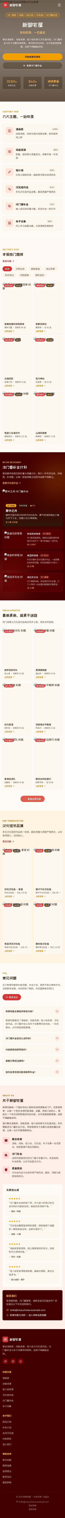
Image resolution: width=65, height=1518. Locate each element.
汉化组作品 (8, 1394)
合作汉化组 (8, 1433)
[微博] (5, 1361)
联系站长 (13, 997)
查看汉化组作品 (10, 482)
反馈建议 (7, 1471)
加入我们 (7, 1444)
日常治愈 (20, 268)
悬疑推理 (35, 268)
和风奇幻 (9, 275)
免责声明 (32, 1509)
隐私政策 (32, 1505)
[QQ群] (20, 1361)
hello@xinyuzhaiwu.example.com (27, 1310)
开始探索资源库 (32, 56)
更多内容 (7, 261)
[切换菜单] (59, 5)
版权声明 (7, 1482)
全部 (7, 268)
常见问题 (7, 841)
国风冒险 (39, 275)
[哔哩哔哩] (13, 1361)
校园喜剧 (24, 275)
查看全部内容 (34, 798)
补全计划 (7, 1427)
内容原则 (7, 1438)
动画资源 (7, 1383)
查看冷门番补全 (34, 65)
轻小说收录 (8, 1389)
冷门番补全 (8, 1400)
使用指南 (7, 1465)
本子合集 (7, 1406)
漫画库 (6, 1378)
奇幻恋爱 (50, 268)
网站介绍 (7, 1421)
